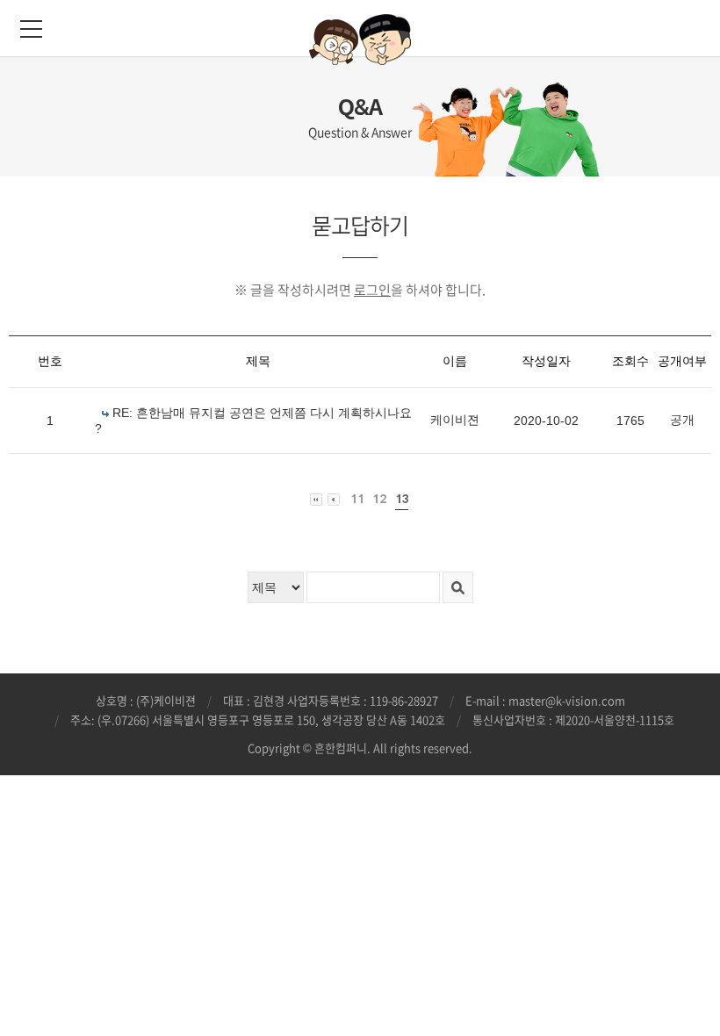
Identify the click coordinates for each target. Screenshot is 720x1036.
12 (379, 499)
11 (357, 499)
